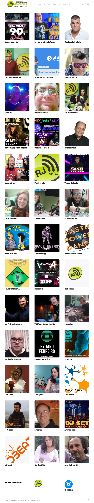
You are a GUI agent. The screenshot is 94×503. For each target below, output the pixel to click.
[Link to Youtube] (88, 4)
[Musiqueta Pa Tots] (77, 26)
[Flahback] (17, 97)
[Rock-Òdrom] (17, 167)
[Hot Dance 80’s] (47, 97)
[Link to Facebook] (79, 4)
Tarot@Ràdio (11, 218)
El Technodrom (71, 218)
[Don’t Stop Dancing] (17, 308)
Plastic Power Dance (73, 253)
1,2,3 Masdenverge (13, 77)
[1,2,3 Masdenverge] (17, 62)
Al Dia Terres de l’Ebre (44, 77)
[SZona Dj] (77, 343)
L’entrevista (40, 183)
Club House (69, 289)
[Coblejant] (47, 379)
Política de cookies (35, 500)
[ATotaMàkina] (77, 414)
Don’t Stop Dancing (13, 324)
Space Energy (40, 253)
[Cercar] (73, 4)
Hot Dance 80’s (41, 112)
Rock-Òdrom (10, 183)
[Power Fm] (77, 308)
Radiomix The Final (13, 359)
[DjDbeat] (17, 449)
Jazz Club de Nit (71, 465)
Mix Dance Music (42, 148)
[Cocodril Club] (77, 132)
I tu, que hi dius (71, 112)
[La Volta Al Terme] (17, 273)
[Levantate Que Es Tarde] (47, 26)
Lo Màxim (9, 430)
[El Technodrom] (77, 203)
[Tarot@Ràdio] (17, 203)
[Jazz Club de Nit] (77, 449)
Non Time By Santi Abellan (16, 148)
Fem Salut (9, 394)
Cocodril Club (70, 148)
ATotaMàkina (70, 430)
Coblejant (39, 394)
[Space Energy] (47, 238)
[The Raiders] (47, 203)
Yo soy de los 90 (71, 183)
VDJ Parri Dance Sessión (45, 324)
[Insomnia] (47, 273)
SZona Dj (68, 359)
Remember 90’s (11, 42)
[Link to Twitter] (82, 4)
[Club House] (77, 273)
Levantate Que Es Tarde (45, 42)
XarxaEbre (69, 394)
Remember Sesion (42, 359)
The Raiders (40, 218)
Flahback (9, 112)
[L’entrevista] (47, 167)
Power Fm (69, 324)
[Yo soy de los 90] (77, 167)
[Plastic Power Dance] (77, 238)
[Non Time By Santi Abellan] (17, 132)
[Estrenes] (47, 414)
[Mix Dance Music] (47, 132)
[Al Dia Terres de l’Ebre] (47, 62)
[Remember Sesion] (47, 343)
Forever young (71, 77)
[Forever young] (77, 62)
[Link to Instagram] (85, 4)
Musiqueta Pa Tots (73, 42)
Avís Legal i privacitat (24, 500)
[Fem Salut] (17, 379)
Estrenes (38, 430)
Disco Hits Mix (11, 253)
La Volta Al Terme (12, 289)
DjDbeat (8, 465)
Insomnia (39, 289)
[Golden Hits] (47, 449)
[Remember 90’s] (17, 26)
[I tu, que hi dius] (77, 97)
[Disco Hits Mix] (17, 238)
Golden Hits (40, 465)
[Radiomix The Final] (17, 343)
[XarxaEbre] (77, 379)
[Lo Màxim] (17, 414)
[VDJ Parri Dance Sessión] (47, 308)
